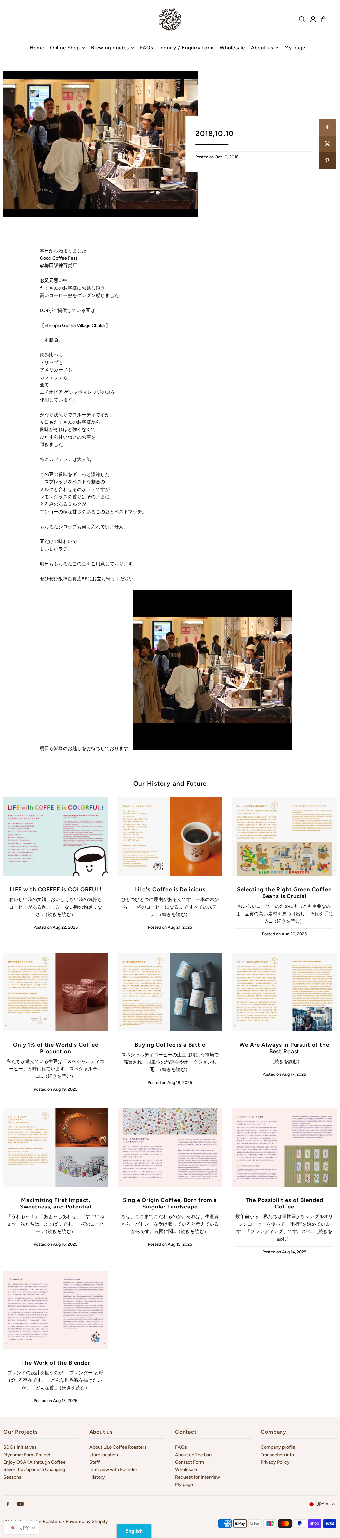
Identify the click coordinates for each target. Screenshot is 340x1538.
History (97, 1477)
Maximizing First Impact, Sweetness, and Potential (55, 1203)
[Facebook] (8, 1504)
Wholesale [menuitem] (232, 48)
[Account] (313, 19)
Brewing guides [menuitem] (110, 48)
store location (103, 1455)
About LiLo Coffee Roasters (118, 1447)
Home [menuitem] (37, 48)
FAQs (181, 1447)
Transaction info (277, 1455)
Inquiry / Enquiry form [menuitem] (186, 48)
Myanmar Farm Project (27, 1455)
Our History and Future (170, 783)
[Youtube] (20, 1504)
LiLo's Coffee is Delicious (170, 889)
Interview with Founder (113, 1469)
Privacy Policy (275, 1462)
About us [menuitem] (262, 48)
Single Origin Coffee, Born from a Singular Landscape (170, 1203)
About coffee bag (193, 1455)
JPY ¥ (322, 1504)
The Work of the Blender (55, 1362)
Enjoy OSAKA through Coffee (34, 1462)
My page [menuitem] (294, 48)
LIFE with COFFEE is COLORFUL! (56, 889)
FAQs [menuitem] (146, 48)
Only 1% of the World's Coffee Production (55, 1048)
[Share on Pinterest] (327, 160)
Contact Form (189, 1462)
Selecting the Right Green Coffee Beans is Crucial (284, 892)
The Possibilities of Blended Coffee (284, 1203)
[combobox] (21, 1528)
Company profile (278, 1447)
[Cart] (323, 19)
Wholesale (186, 1469)
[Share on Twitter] (327, 144)
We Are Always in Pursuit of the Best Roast (284, 1048)
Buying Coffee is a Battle (170, 1044)
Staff (94, 1462)
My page (184, 1484)
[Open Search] (302, 19)
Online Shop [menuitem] (65, 48)
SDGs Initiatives (20, 1447)
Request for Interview (197, 1477)
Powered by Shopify (87, 1521)
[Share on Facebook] (327, 127)
